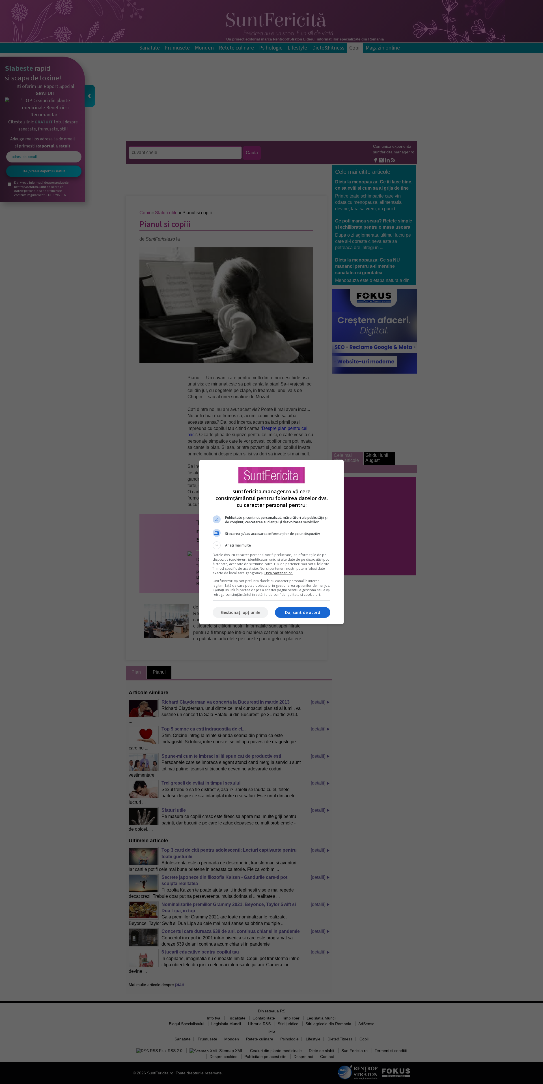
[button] (271, 545)
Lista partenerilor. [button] (278, 573)
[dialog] (271, 542)
